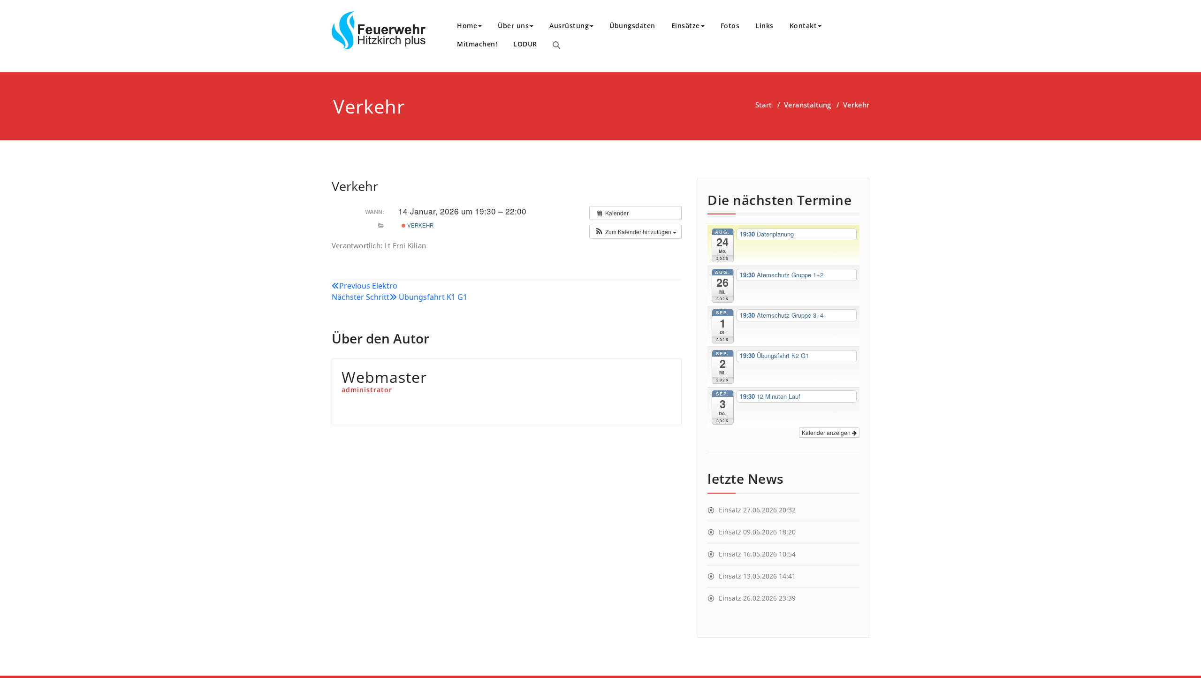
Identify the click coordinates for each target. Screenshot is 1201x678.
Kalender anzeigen (827, 432)
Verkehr (419, 225)
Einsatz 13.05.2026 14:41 (757, 575)
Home (467, 25)
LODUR (525, 43)
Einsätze (685, 25)
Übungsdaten (632, 25)
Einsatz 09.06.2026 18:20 (757, 531)
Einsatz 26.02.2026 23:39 (757, 598)
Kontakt (803, 25)
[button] (635, 231)
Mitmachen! (477, 43)
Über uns (513, 25)
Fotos (730, 25)
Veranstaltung (807, 104)
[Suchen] (556, 45)
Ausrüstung (569, 25)
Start (763, 104)
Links (764, 25)
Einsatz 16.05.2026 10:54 (757, 553)
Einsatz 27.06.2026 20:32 (757, 509)
